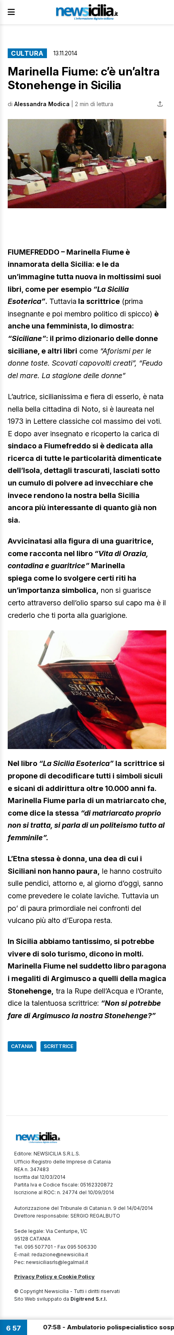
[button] (87, 163)
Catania (22, 1046)
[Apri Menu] (11, 12)
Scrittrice (58, 1046)
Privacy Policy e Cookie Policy (54, 1276)
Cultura (27, 53)
